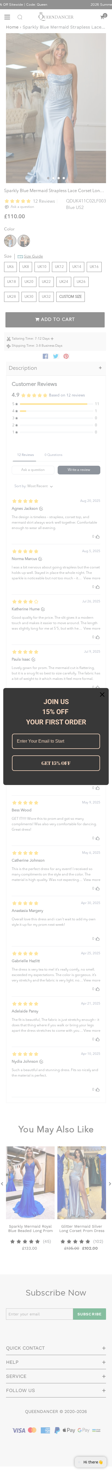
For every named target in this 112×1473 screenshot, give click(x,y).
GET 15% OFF (56, 763)
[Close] (102, 694)
